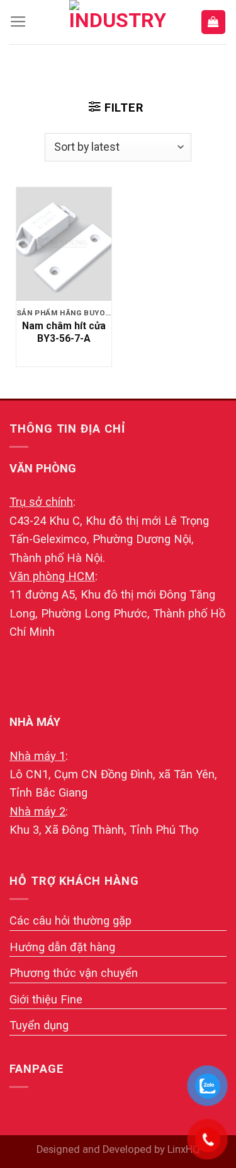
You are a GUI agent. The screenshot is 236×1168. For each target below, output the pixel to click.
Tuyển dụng (39, 1025)
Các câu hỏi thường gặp (70, 920)
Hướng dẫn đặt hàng (62, 947)
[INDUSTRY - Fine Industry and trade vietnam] (118, 22)
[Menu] (18, 22)
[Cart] (213, 21)
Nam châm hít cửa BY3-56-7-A (64, 332)
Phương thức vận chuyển (73, 972)
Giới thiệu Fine (45, 999)
